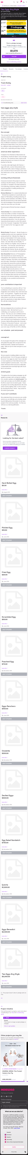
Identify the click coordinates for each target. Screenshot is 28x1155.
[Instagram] (9, 1096)
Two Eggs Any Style (10, 9)
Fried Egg (6, 572)
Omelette (6, 751)
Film (3, 90)
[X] (4, 1096)
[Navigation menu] (26, 2)
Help (13, 1012)
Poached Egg (8, 661)
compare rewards (9, 448)
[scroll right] (25, 27)
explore (16, 1039)
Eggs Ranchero (8, 706)
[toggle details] (24, 1081)
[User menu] (23, 2)
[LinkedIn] (11, 1096)
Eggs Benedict (8, 929)
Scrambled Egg (9, 617)
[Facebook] (1, 1096)
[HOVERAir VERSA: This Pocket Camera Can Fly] (13, 1054)
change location (21, 5)
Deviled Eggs (7, 795)
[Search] (14, 2)
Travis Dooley (6, 11)
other (3, 96)
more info (3, 85)
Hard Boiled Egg (9, 483)
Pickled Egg (7, 527)
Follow (14, 56)
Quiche (5, 885)
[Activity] (20, 2)
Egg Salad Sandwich (11, 840)
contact (9, 85)
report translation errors (14, 1106)
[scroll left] (3, 27)
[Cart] (17, 2)
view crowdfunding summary (14, 61)
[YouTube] (6, 1096)
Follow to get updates (9, 1026)
